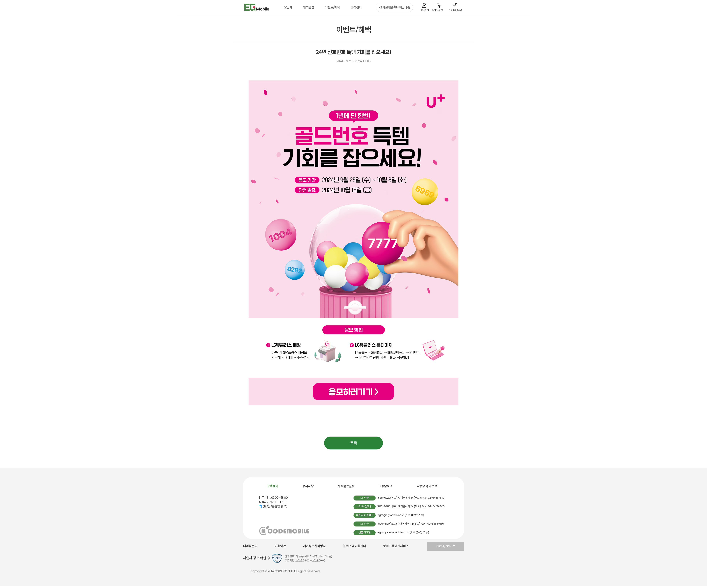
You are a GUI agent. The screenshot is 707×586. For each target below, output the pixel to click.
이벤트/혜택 (332, 7)
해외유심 (308, 7)
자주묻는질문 (346, 486)
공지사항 (308, 486)
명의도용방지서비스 (396, 546)
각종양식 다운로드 (428, 486)
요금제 (288, 7)
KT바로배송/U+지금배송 (394, 7)
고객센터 (356, 7)
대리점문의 (250, 546)
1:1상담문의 (386, 486)
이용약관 (280, 546)
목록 (353, 443)
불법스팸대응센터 (354, 546)
